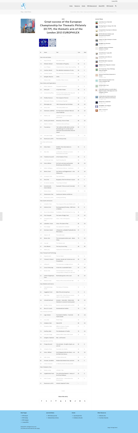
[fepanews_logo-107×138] (23, 6)
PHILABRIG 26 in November (104, 43)
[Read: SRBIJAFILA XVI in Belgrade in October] (96, 65)
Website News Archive (53, 418)
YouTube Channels (103, 418)
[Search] (115, 6)
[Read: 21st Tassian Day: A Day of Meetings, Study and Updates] (96, 69)
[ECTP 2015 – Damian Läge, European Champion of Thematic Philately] (137, 216)
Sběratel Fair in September (105, 101)
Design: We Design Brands (112, 427)
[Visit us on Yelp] (84, 401)
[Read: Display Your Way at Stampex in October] (96, 40)
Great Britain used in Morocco (105, 56)
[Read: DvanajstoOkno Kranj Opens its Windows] (96, 30)
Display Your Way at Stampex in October (108, 39)
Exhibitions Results (78, 418)
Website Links (102, 415)
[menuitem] (114, 1)
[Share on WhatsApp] (51, 401)
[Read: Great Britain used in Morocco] (96, 57)
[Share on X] (46, 401)
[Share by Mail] (80, 401)
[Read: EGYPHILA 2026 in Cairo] (96, 86)
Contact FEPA (114, 1)
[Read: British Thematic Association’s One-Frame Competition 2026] (96, 80)
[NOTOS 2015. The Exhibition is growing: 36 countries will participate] (1, 216)
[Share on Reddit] (75, 401)
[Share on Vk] (70, 401)
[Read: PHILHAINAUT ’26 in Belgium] (96, 106)
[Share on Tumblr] (65, 401)
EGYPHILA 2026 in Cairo (104, 85)
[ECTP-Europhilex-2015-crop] (28, 26)
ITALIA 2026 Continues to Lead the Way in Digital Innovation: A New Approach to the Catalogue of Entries (108, 91)
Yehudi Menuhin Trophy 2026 (105, 52)
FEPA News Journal (52, 415)
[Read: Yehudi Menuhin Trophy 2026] (96, 53)
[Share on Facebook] (41, 401)
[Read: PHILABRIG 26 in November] (96, 44)
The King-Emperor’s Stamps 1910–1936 (107, 26)
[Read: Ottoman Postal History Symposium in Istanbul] (96, 75)
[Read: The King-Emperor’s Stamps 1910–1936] (96, 26)
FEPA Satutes (25, 420)
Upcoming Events (77, 415)
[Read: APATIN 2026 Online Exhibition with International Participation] (96, 34)
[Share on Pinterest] (56, 401)
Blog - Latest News (26, 12)
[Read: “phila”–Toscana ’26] (96, 110)
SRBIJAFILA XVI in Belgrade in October (107, 64)
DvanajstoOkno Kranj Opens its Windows (108, 30)
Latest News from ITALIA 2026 (105, 22)
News (63, 19)
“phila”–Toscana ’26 (103, 109)
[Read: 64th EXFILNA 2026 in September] (96, 61)
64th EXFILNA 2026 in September (106, 60)
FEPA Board (25, 415)
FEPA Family (25, 418)
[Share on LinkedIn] (60, 401)
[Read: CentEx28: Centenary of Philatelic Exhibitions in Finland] (96, 48)
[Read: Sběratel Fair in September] (96, 102)
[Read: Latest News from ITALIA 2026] (96, 22)
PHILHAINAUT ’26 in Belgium (105, 105)
